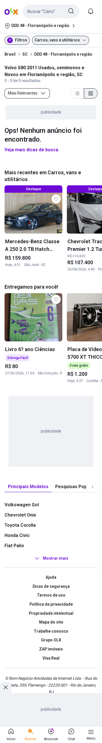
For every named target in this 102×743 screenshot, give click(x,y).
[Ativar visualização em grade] (90, 93)
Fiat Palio (14, 545)
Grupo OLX (51, 640)
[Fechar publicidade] (5, 687)
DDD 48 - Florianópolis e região (63, 54)
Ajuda (51, 577)
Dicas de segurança (51, 586)
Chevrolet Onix (20, 515)
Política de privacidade (51, 604)
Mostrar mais (55, 558)
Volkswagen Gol (22, 504)
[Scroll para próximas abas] (92, 487)
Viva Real (51, 658)
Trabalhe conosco (51, 631)
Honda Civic (17, 535)
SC (24, 54)
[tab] (28, 487)
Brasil (10, 54)
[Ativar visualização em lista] (77, 93)
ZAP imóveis (51, 649)
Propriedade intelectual (51, 613)
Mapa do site (51, 622)
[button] (51, 11)
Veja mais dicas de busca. (32, 149)
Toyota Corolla (20, 525)
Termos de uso (51, 595)
